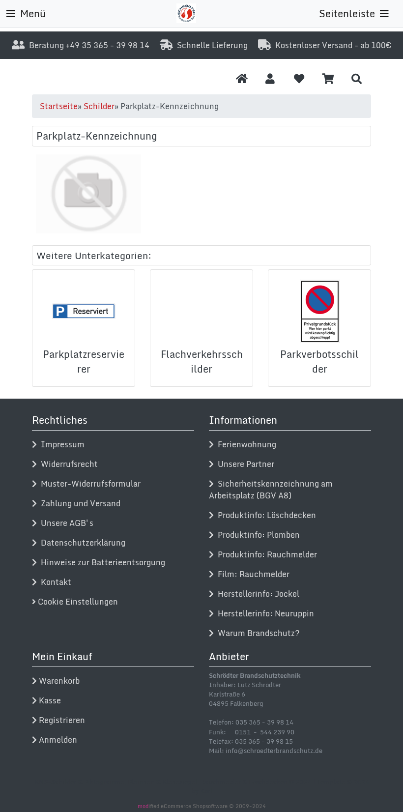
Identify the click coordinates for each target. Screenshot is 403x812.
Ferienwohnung (245, 444)
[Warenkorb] (328, 79)
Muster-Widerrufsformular (89, 483)
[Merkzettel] (299, 79)
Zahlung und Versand (78, 503)
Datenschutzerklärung (81, 542)
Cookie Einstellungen (77, 601)
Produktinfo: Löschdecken (265, 515)
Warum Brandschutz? (257, 633)
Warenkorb (58, 680)
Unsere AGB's (65, 523)
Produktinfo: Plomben (257, 534)
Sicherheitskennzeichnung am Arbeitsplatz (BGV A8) (271, 489)
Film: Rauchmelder (251, 574)
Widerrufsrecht (67, 464)
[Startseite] (242, 79)
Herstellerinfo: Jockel (256, 593)
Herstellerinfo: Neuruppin (264, 613)
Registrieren (61, 720)
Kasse (49, 700)
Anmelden (57, 739)
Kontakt (54, 582)
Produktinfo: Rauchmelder (265, 554)
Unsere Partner (244, 464)
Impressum (61, 444)
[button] (270, 79)
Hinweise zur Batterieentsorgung (101, 562)
